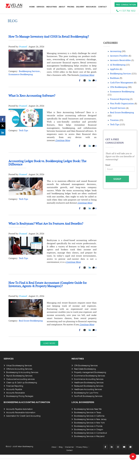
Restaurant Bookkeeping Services (88, 386)
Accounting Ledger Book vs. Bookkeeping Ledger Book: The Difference (47, 162)
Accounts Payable (14, 389)
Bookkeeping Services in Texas (87, 412)
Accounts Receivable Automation (20, 412)
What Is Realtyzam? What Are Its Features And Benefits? (46, 223)
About (62, 6)
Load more (49, 343)
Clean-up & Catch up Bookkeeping (21, 382)
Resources (91, 6)
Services (40, 6)
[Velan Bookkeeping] (15, 6)
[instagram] (118, 446)
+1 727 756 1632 (127, 10)
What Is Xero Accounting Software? (32, 95)
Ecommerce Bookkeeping (21, 74)
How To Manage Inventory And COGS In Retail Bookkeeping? (49, 36)
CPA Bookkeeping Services (86, 365)
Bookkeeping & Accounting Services (22, 372)
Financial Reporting (119, 99)
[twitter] (130, 446)
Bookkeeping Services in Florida (88, 426)
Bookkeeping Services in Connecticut (90, 433)
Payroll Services (117, 108)
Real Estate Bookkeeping (31, 320)
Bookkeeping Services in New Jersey (90, 419)
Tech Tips (23, 130)
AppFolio (114, 69)
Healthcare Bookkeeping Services (89, 382)
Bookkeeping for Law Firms (86, 393)
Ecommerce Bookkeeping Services (89, 376)
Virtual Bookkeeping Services (19, 365)
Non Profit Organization (122, 103)
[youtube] (124, 446)
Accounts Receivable (15, 393)
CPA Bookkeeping (118, 87)
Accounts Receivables (120, 60)
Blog (61, 447)
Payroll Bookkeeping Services (19, 376)
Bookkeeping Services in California (89, 416)
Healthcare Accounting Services (88, 389)
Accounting (115, 51)
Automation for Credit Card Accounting (23, 416)
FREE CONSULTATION (126, 4)
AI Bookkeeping (117, 64)
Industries (51, 6)
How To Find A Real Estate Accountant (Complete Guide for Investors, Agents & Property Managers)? (48, 284)
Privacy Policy (82, 447)
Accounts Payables (119, 55)
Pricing (70, 6)
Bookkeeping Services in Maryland (89, 436)
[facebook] (105, 446)
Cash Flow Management (121, 82)
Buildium (114, 78)
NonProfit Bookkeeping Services (88, 396)
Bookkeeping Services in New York (89, 423)
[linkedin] (111, 446)
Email (107, 165)
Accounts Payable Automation (19, 409)
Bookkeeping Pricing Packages (19, 396)
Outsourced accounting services (20, 379)
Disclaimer (69, 447)
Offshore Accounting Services (19, 369)
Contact (102, 6)
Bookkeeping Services (29, 71)
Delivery (80, 6)
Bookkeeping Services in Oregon (88, 429)
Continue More (86, 75)
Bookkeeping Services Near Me (88, 409)
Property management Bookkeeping (90, 372)
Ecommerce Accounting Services (88, 379)
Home (32, 6)
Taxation (114, 120)
